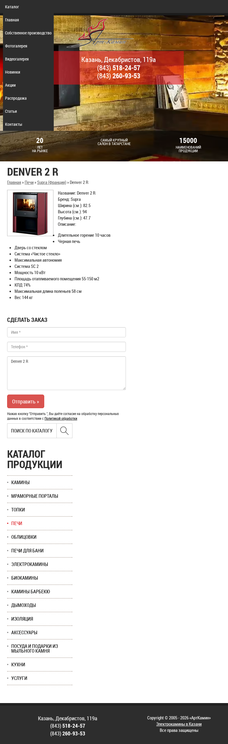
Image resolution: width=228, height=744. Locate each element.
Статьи (11, 111)
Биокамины (24, 578)
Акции (10, 85)
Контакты (13, 124)
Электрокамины (29, 564)
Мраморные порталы (34, 496)
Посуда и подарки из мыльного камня (34, 648)
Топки (18, 509)
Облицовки (24, 537)
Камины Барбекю (30, 591)
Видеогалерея (17, 59)
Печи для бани (27, 550)
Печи (29, 182)
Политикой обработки (61, 418)
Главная (12, 20)
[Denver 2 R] (30, 213)
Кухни (18, 664)
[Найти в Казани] (64, 430)
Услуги (19, 678)
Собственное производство (28, 33)
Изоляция (22, 619)
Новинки (12, 72)
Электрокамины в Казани (179, 724)
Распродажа (16, 98)
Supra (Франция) (51, 182)
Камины (20, 482)
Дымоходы (23, 605)
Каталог (12, 6)
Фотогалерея (16, 46)
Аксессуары (24, 632)
